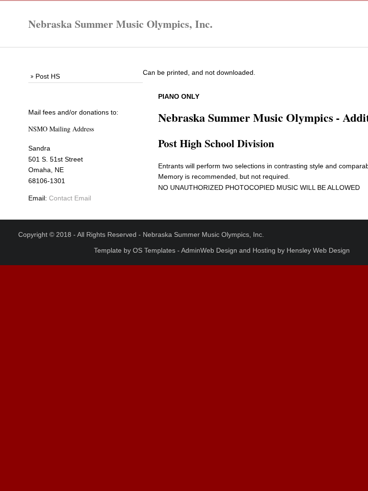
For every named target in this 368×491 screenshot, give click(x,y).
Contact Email (70, 198)
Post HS (47, 76)
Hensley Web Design (318, 250)
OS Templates (154, 250)
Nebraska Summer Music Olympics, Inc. (120, 24)
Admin (190, 250)
